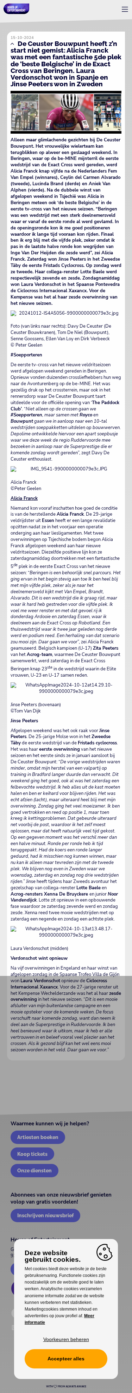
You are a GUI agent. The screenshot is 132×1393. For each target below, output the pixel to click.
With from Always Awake (66, 1386)
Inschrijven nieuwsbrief (45, 1215)
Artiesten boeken (37, 1137)
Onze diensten (34, 1170)
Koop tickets (32, 1154)
